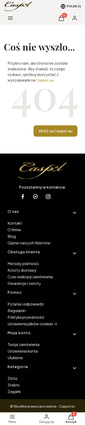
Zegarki (14, 391)
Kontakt (15, 223)
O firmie (14, 229)
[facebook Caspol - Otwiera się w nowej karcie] (22, 196)
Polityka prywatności (26, 317)
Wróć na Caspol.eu (55, 130)
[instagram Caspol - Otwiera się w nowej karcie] (48, 196)
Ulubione (15, 357)
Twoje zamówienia (23, 344)
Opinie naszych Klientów (29, 242)
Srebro (14, 384)
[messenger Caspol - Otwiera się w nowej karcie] (35, 196)
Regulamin (17, 310)
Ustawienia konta (23, 351)
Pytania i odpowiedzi (26, 304)
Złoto (12, 378)
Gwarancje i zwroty (24, 283)
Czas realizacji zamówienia (30, 276)
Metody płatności (23, 263)
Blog (12, 236)
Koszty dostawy (22, 270)
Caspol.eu (45, 80)
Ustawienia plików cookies (31, 323)
